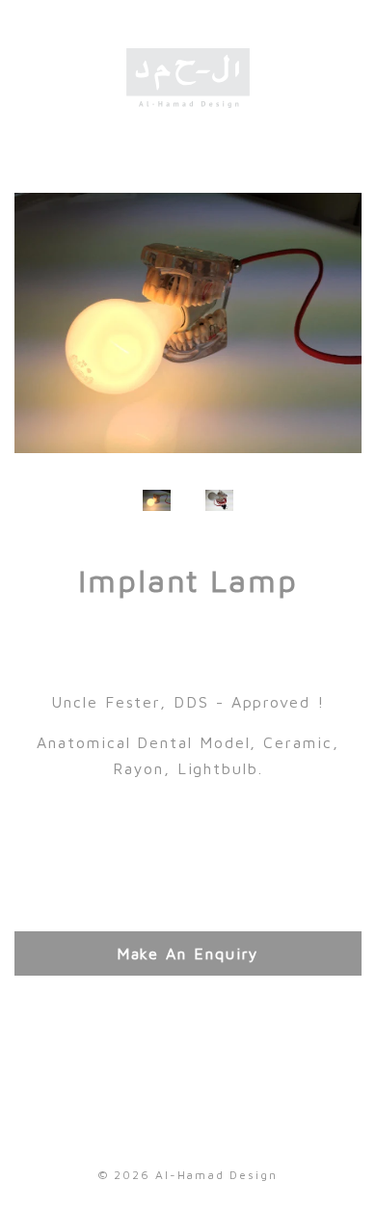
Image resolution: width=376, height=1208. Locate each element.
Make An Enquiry (188, 953)
